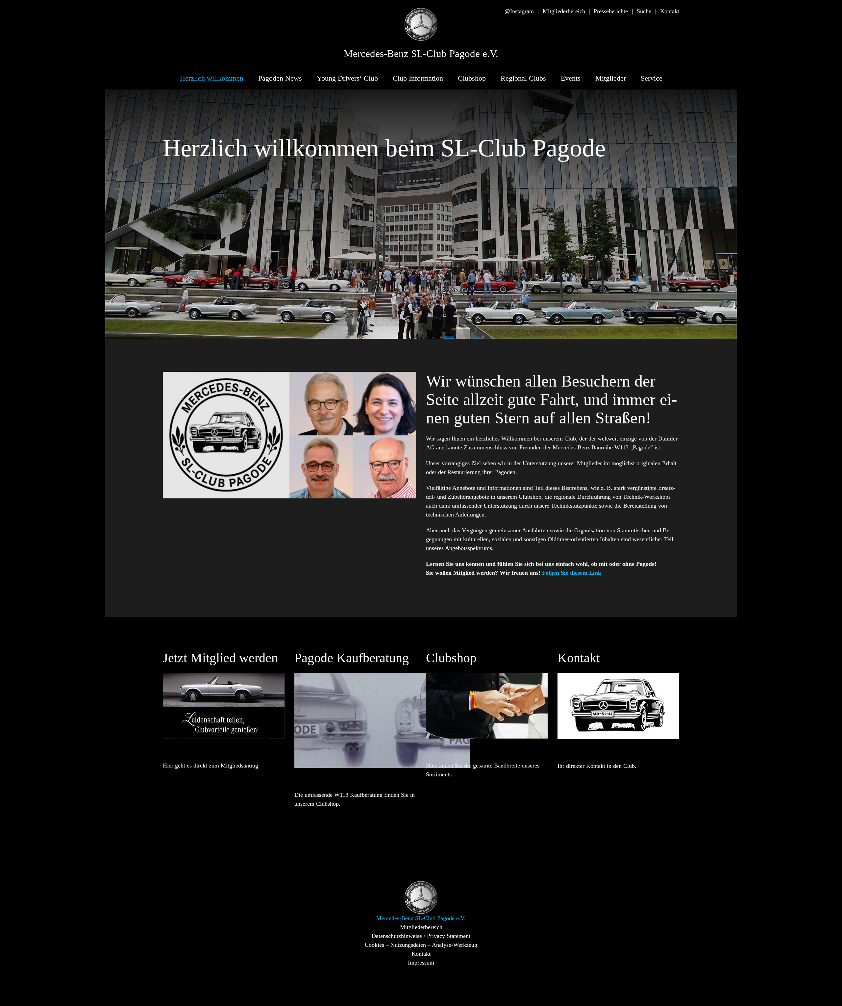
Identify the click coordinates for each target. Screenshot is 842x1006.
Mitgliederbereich (564, 11)
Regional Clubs (523, 78)
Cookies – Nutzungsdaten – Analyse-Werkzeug (421, 945)
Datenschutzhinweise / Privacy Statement (421, 936)
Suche (644, 11)
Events (571, 78)
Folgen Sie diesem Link (571, 572)
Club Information (418, 78)
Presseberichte (611, 11)
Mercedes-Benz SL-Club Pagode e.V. (421, 53)
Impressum (421, 962)
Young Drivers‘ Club (347, 78)
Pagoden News (280, 78)
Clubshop (472, 78)
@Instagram (519, 11)
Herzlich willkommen (211, 78)
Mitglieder (610, 78)
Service (651, 78)
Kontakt (669, 11)
